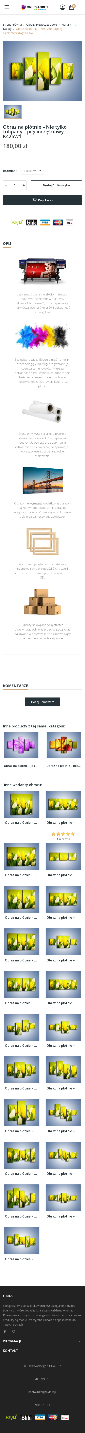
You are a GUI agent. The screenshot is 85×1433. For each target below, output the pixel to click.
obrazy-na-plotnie (48, 667)
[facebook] (5, 1332)
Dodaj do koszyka (56, 185)
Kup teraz (45, 200)
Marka (31, 667)
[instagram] (13, 1332)
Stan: (38, 679)
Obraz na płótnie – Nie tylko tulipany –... (22, 823)
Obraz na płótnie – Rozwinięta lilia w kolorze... (63, 766)
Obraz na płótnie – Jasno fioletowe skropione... (21, 766)
